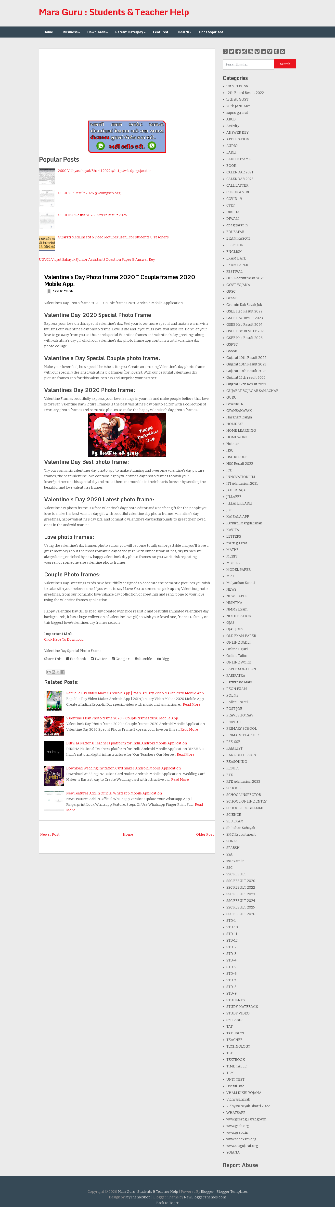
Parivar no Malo (239, 682)
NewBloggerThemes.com (205, 1197)
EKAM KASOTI (238, 238)
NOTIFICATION (238, 616)
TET (229, 1053)
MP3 (230, 576)
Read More (192, 704)
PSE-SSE (233, 742)
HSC (229, 450)
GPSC (230, 291)
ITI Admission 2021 (242, 483)
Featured (160, 32)
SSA (229, 854)
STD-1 (231, 921)
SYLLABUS (235, 1020)
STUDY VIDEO (238, 1013)
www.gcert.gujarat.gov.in (246, 1119)
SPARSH (233, 848)
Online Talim (236, 656)
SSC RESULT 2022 (240, 887)
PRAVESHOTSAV (240, 715)
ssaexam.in (235, 861)
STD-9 (231, 993)
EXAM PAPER (237, 265)
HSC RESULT (236, 457)
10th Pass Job (237, 86)
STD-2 (231, 947)
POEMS (232, 695)
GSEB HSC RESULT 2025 (245, 331)
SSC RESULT (236, 874)
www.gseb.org (237, 1126)
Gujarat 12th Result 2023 (246, 384)
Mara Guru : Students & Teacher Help (114, 12)
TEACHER (234, 1040)
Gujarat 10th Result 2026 (246, 371)
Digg (165, 659)
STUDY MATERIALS (242, 1007)
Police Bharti (237, 702)
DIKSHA (233, 212)
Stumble (145, 659)
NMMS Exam (236, 609)
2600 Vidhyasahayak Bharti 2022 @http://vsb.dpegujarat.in (105, 171)
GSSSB (231, 351)
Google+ (122, 659)
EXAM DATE (236, 258)
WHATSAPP (235, 1113)
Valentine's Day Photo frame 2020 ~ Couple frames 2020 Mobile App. (119, 280)
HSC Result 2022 (239, 464)
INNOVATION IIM (240, 477)
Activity (232, 126)
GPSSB (231, 298)
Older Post (205, 834)
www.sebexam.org (241, 1139)
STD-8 (231, 987)
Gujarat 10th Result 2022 (246, 358)
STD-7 (231, 980)
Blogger (207, 1192)
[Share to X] (58, 672)
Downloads (97, 32)
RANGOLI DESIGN (241, 755)
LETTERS (233, 536)
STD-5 (231, 967)
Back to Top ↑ (167, 1203)
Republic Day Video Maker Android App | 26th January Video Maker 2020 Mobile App (135, 693)
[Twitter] (231, 51)
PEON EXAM (236, 689)
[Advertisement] (127, 83)
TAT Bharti (235, 1033)
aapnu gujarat (237, 113)
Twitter (100, 659)
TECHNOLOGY (238, 1046)
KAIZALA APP (237, 517)
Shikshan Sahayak (240, 828)
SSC (229, 868)
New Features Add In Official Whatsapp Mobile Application (114, 793)
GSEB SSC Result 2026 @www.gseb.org (89, 193)
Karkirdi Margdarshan (244, 523)
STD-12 (232, 940)
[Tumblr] (276, 51)
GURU (231, 397)
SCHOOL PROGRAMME (245, 808)
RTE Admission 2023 (243, 781)
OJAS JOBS (234, 629)
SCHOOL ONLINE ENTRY (246, 801)
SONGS (232, 841)
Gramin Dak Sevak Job (244, 305)
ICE (229, 470)
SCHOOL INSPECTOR (243, 795)
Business (71, 32)
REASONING (236, 762)
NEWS (231, 589)
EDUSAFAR (235, 232)
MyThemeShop (138, 1197)
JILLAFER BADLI (239, 503)
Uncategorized (211, 32)
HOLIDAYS (235, 424)
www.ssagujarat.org (242, 1146)
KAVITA (232, 530)
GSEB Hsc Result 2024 (244, 325)
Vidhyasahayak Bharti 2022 (248, 1106)
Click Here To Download (63, 639)
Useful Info (235, 1086)
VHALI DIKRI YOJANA (243, 1093)
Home (48, 32)
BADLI (231, 152)
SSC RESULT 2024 (240, 901)
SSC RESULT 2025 (240, 907)
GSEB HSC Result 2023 (244, 318)
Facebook (77, 659)
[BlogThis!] (53, 672)
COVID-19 (234, 199)
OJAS (230, 623)
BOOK (231, 166)
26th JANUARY (238, 106)
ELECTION (235, 245)
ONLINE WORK (238, 662)
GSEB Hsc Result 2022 (244, 311)
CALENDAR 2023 (240, 179)
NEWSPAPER (236, 596)
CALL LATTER (237, 185)
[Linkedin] (263, 51)
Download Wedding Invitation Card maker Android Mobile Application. (123, 768)
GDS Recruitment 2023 (245, 278)
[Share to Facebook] (62, 672)
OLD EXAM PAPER (241, 636)
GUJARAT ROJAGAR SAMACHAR (252, 391)
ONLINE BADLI (238, 642)
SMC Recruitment (241, 834)
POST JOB (234, 709)
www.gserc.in (237, 1132)
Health (184, 32)
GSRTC (232, 344)
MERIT (231, 556)
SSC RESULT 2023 (240, 894)
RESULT (232, 768)
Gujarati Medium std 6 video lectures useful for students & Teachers (113, 237)
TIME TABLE (236, 1066)
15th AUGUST (237, 99)
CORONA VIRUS (239, 192)
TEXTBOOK (235, 1060)
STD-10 (232, 927)
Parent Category (130, 32)
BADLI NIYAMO (238, 159)
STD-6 (231, 974)
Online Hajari (237, 649)
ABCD (231, 119)
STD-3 (231, 954)
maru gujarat (236, 543)
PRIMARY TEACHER (242, 735)
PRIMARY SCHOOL (241, 729)
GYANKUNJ (235, 404)
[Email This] (48, 672)
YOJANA (233, 1152)
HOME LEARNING (241, 430)
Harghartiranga (239, 417)
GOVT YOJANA (238, 285)
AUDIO (232, 146)
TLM (230, 1073)
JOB (229, 510)
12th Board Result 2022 (245, 93)
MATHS (232, 550)
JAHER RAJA (236, 490)
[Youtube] (250, 51)
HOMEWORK (237, 437)
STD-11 (231, 934)
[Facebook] (238, 51)
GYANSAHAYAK (239, 411)
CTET (230, 205)
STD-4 (231, 960)
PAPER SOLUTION (241, 669)
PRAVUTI (234, 722)
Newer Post (50, 834)
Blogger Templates (232, 1192)
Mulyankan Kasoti (240, 583)
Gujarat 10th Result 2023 (246, 364)
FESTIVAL (234, 272)
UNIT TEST (235, 1079)
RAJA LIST (234, 748)
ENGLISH (234, 252)
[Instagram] (244, 51)
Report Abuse (240, 1165)
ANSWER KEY (237, 132)
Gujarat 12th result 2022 (246, 378)
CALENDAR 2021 (239, 172)
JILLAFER (234, 497)
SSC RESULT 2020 (240, 881)
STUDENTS (235, 1000)
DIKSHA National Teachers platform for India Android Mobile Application (126, 743)
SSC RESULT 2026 (240, 914)
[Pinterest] (257, 51)
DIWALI (232, 219)
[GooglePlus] (225, 51)
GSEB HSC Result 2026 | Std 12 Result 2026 (92, 215)
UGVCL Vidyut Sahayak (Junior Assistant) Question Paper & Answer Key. (97, 260)
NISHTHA (234, 603)
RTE (229, 775)
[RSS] (282, 51)
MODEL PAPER (238, 570)
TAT (229, 1027)
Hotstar (232, 444)
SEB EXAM (235, 821)
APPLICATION (63, 291)
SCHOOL (233, 788)
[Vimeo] (269, 51)
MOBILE (233, 563)
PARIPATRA (235, 676)
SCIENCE (233, 815)
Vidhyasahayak (238, 1099)
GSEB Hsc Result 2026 (244, 338)
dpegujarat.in (237, 225)
